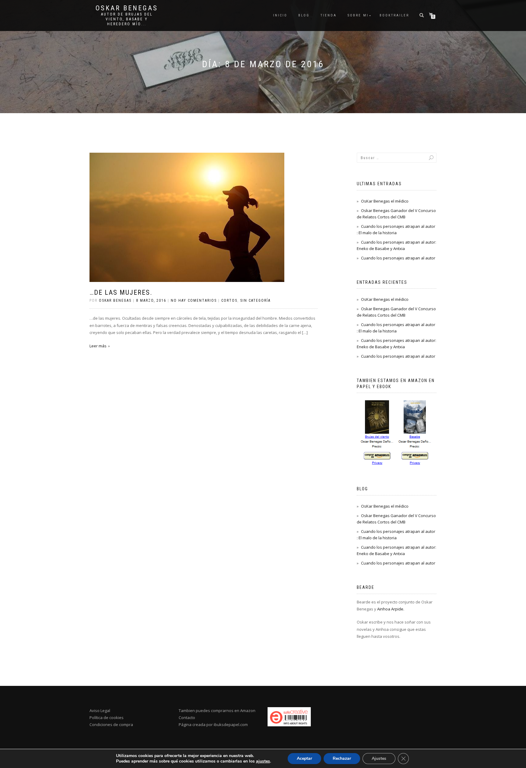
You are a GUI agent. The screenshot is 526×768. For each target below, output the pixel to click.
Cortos (229, 300)
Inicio (280, 15)
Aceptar (304, 758)
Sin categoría (255, 300)
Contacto (187, 717)
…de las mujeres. (121, 292)
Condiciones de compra (111, 724)
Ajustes (379, 758)
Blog (304, 15)
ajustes (263, 761)
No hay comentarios (194, 300)
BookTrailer (394, 15)
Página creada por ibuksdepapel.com (213, 724)
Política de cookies (106, 717)
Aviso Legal (99, 710)
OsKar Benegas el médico (385, 201)
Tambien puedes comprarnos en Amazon (217, 710)
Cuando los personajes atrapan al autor (398, 258)
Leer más (98, 346)
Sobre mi (358, 15)
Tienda (329, 15)
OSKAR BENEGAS (127, 8)
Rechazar (342, 758)
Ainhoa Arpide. (390, 609)
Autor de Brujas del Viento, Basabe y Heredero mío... (127, 19)
